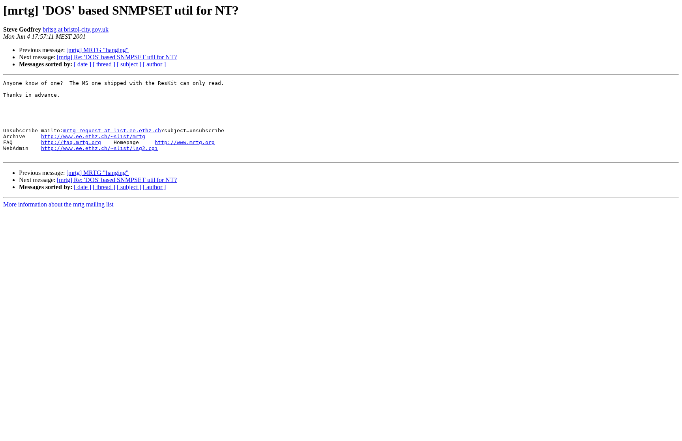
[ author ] (154, 64)
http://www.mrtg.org (185, 142)
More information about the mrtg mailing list (58, 204)
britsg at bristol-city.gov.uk (76, 29)
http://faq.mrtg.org (71, 142)
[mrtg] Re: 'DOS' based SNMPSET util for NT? (117, 57)
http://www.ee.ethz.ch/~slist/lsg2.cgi (99, 148)
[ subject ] (129, 64)
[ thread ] (104, 64)
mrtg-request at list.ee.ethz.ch (112, 130)
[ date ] (82, 64)
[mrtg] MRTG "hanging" (97, 50)
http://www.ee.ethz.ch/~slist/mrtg (93, 136)
